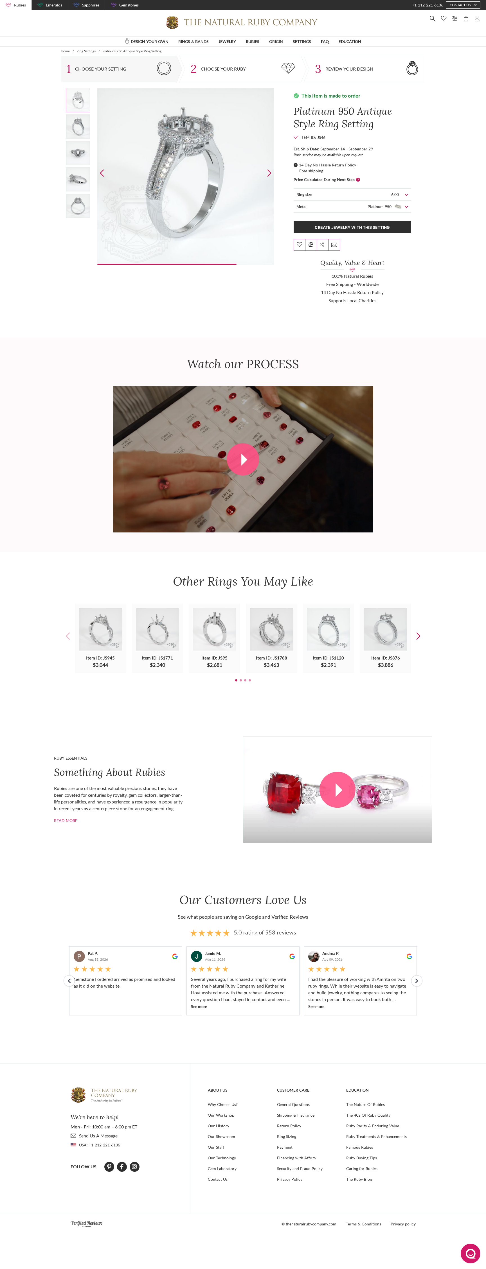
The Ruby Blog (359, 1179)
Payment (284, 1147)
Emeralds (54, 5)
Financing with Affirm (296, 1157)
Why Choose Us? (223, 1104)
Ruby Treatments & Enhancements (376, 1136)
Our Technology (222, 1157)
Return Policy (289, 1125)
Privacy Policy (289, 1179)
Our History (218, 1125)
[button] (269, 173)
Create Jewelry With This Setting (352, 227)
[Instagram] (134, 1166)
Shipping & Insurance (295, 1115)
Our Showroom (221, 1136)
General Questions (293, 1104)
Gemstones (129, 5)
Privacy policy (403, 1223)
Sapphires (90, 5)
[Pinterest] (109, 1166)
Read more (65, 820)
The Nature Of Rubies (365, 1104)
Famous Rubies (359, 1147)
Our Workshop (221, 1115)
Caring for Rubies (361, 1168)
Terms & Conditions (363, 1223)
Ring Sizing (286, 1136)
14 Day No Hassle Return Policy (327, 164)
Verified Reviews (289, 917)
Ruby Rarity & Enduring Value (372, 1125)
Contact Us (218, 1179)
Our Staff (216, 1147)
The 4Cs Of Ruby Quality (368, 1115)
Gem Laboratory (222, 1168)
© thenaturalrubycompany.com (309, 1223)
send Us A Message (98, 1135)
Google (253, 917)
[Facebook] (122, 1166)
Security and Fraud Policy (300, 1168)
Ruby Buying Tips (361, 1157)
